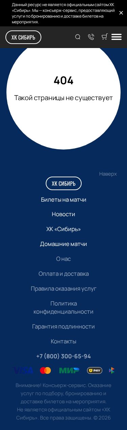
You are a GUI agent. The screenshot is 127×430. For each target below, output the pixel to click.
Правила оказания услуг (64, 288)
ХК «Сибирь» (63, 229)
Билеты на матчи (63, 199)
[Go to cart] (104, 37)
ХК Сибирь (23, 37)
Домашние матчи (63, 244)
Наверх (108, 173)
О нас (63, 259)
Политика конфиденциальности (63, 307)
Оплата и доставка (64, 273)
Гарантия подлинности (63, 326)
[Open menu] (116, 37)
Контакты (63, 341)
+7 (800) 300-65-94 (63, 356)
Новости (63, 214)
